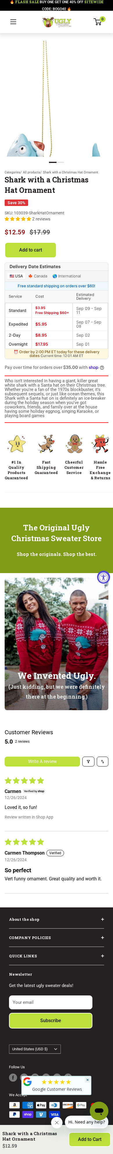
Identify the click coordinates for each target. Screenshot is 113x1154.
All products (31, 172)
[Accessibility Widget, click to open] (103, 577)
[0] (97, 21)
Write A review (42, 761)
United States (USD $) (30, 1049)
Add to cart (30, 250)
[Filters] (88, 762)
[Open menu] (13, 21)
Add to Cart (89, 1139)
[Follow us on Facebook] (13, 1078)
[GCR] (27, 1081)
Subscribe (50, 1020)
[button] (18, 219)
